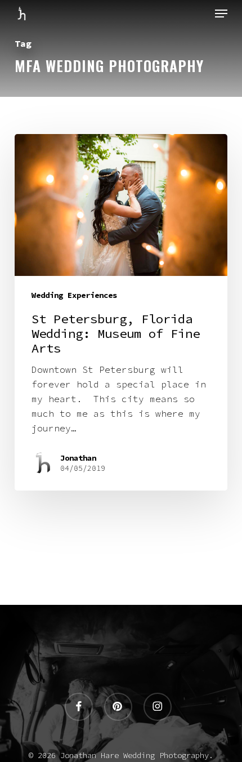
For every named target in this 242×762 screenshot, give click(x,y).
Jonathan (78, 458)
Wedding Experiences (74, 295)
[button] (221, 13)
